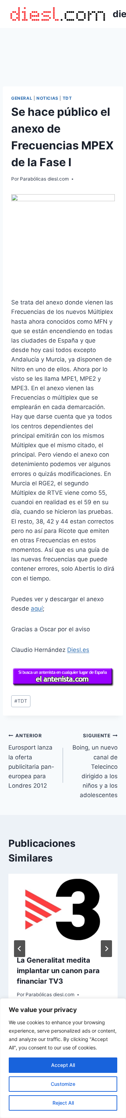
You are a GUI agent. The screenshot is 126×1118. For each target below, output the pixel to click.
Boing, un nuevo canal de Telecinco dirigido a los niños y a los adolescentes (95, 766)
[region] (63, 1058)
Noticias (47, 98)
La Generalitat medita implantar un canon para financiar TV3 (58, 970)
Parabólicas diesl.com (44, 179)
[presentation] (63, 910)
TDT (67, 98)
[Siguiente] (106, 948)
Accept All (63, 1065)
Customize (63, 1084)
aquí (37, 608)
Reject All (63, 1103)
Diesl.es (78, 649)
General (21, 98)
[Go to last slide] (19, 948)
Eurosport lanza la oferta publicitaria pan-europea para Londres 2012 (31, 761)
